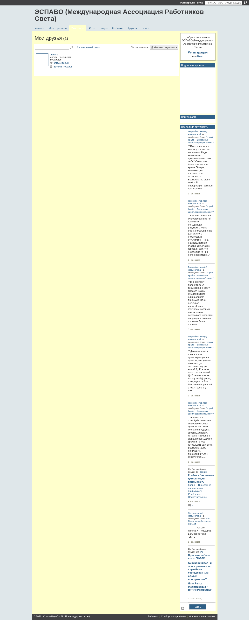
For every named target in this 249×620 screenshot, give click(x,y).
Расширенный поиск (89, 47)
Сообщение (194, 494)
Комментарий (61, 63)
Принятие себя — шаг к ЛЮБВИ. (199, 557)
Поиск (245, 2)
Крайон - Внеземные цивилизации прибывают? (201, 478)
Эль (190, 513)
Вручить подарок (62, 66)
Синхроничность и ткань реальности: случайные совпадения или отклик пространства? (200, 571)
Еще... (198, 607)
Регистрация (187, 2)
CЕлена (54, 54)
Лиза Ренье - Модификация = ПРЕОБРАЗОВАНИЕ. (200, 588)
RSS (183, 608)
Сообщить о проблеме (173, 616)
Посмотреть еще (197, 497)
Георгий (192, 131)
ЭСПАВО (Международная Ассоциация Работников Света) (119, 15)
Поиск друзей (72, 47)
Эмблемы (153, 616)
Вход (200, 2)
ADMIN (59, 616)
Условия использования (202, 616)
